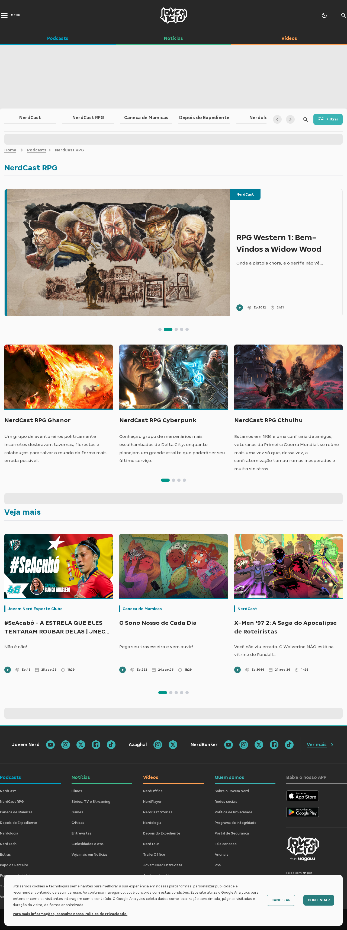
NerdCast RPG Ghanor (37, 420)
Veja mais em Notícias (90, 854)
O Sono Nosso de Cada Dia (158, 623)
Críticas (78, 823)
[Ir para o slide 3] (176, 329)
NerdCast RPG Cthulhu (268, 420)
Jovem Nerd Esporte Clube (35, 609)
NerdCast (245, 194)
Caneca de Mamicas (142, 609)
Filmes (77, 791)
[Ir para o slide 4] (181, 329)
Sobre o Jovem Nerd (232, 791)
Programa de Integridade (235, 823)
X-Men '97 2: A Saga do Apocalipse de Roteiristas (285, 627)
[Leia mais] (117, 252)
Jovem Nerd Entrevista (162, 865)
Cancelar (281, 900)
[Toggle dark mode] (324, 15)
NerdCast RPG (12, 802)
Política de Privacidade (233, 812)
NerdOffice (153, 791)
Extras (5, 854)
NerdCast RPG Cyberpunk (158, 420)
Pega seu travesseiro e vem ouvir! (156, 646)
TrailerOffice (154, 854)
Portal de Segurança (232, 833)
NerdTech (8, 844)
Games (77, 812)
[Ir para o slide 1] (160, 329)
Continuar (319, 900)
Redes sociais (226, 802)
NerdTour (151, 844)
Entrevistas (81, 833)
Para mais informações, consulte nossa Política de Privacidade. (70, 914)
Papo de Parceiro (14, 865)
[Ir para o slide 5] (187, 329)
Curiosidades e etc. (88, 844)
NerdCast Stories (157, 812)
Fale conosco (226, 844)
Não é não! (15, 646)
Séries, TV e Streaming (91, 802)
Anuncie (222, 854)
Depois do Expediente (18, 823)
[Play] (239, 307)
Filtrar (332, 119)
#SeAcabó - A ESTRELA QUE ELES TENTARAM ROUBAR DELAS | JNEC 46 (54, 628)
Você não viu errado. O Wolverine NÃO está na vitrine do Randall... (283, 650)
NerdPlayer (152, 802)
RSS (218, 865)
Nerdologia (9, 833)
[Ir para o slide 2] (168, 329)
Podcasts (36, 150)
